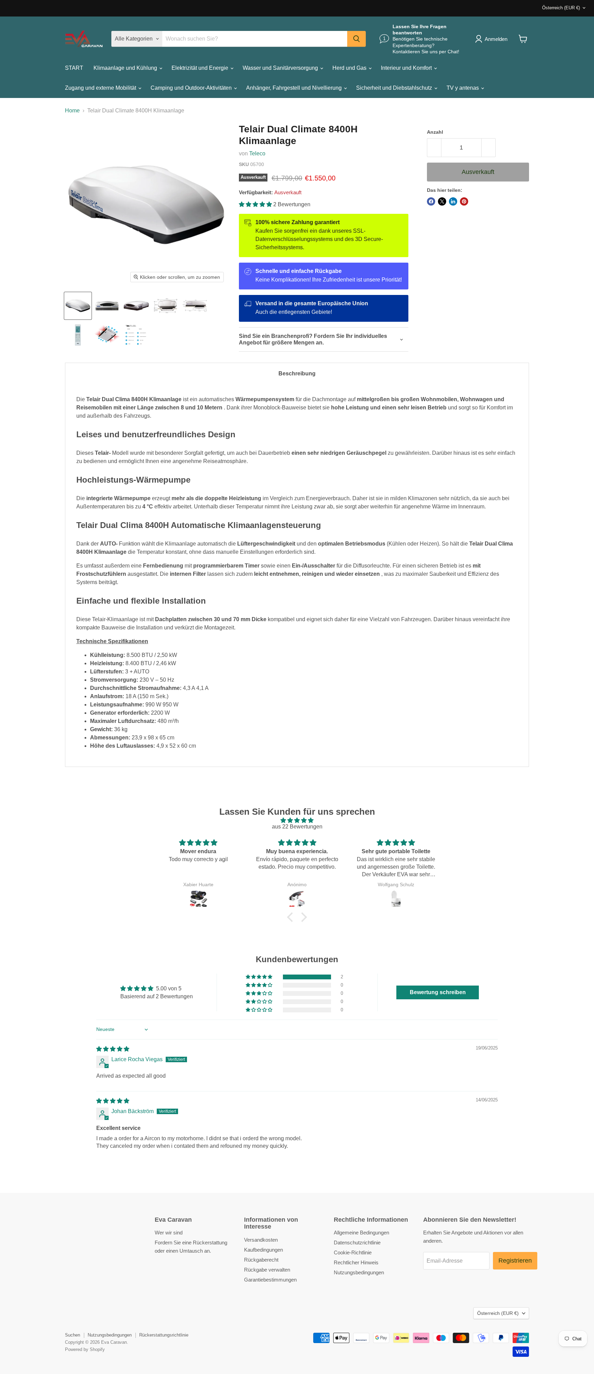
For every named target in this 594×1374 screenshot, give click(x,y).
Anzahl (435, 132)
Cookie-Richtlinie (353, 1252)
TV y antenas (463, 88)
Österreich (561, 7)
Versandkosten (261, 1240)
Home (72, 110)
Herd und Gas (350, 68)
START (74, 68)
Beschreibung (297, 373)
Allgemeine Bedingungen (361, 1232)
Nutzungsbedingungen (359, 1272)
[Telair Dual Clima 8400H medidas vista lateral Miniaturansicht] (194, 305)
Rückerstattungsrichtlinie (163, 1335)
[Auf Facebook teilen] (431, 201)
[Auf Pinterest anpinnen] (464, 201)
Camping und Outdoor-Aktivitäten (192, 88)
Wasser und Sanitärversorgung (281, 68)
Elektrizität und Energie (201, 68)
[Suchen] (356, 39)
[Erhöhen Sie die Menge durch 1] (489, 147)
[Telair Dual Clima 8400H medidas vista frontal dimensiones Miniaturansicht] (165, 305)
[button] (256, 204)
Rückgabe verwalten (267, 1270)
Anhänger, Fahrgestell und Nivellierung (294, 88)
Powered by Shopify (85, 1349)
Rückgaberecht (261, 1260)
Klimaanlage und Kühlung (126, 68)
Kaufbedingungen (263, 1250)
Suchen (72, 1335)
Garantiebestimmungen (270, 1280)
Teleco (257, 153)
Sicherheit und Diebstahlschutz (394, 88)
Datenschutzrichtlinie (357, 1242)
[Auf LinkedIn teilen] (453, 201)
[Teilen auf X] (442, 201)
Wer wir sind (169, 1232)
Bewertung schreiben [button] (438, 992)
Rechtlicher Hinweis (356, 1262)
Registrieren (515, 1260)
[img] (297, 820)
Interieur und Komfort (407, 68)
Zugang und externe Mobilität (101, 88)
